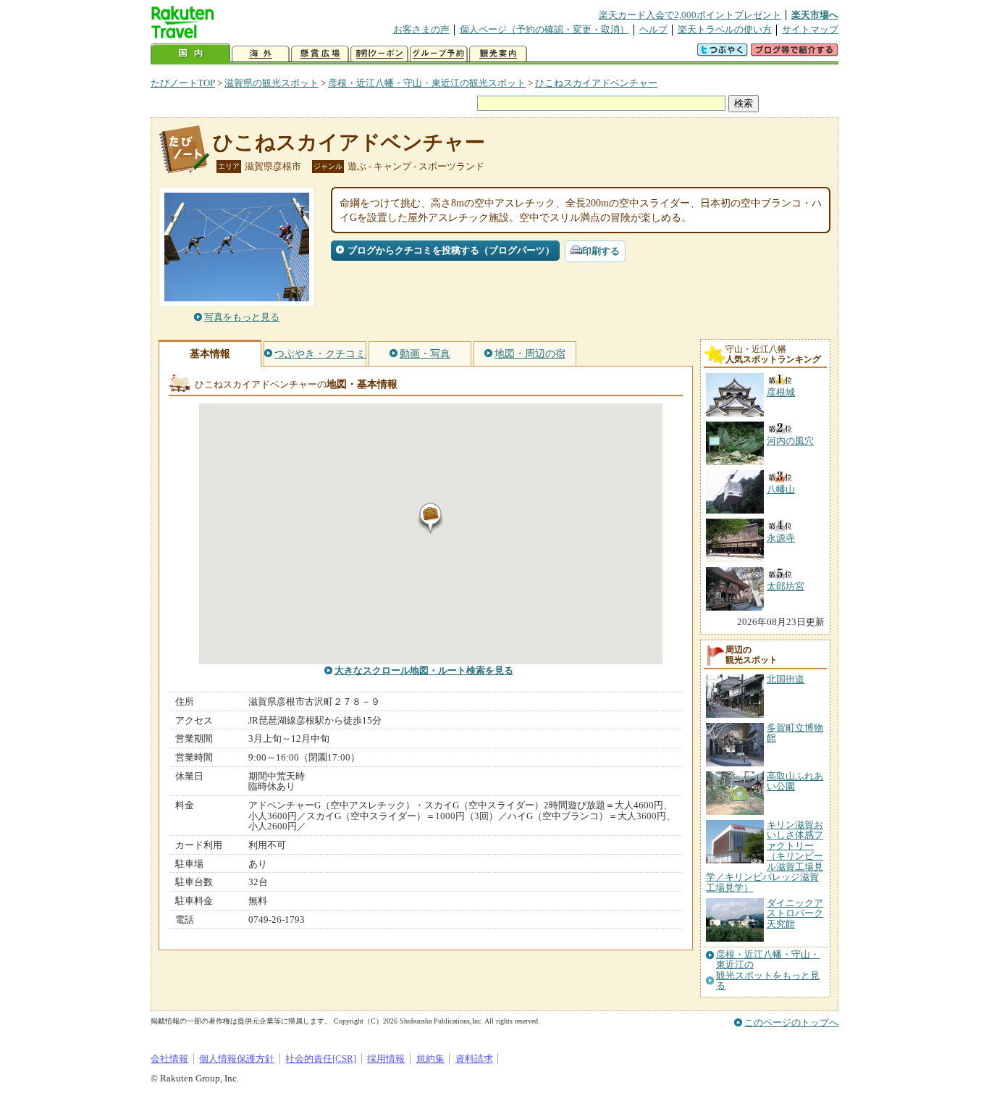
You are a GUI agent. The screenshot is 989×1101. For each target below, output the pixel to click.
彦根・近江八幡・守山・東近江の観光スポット (427, 83)
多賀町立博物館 (795, 732)
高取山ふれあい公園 (795, 781)
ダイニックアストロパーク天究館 (795, 913)
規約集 (430, 1058)
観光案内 (498, 53)
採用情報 (386, 1058)
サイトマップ (810, 29)
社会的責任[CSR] (320, 1058)
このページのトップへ (791, 1022)
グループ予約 (439, 53)
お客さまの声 (421, 29)
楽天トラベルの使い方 (725, 29)
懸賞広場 (320, 53)
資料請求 (474, 1058)
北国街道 (785, 679)
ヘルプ (653, 29)
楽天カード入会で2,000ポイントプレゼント (690, 14)
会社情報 (169, 1058)
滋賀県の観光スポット (271, 83)
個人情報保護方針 (236, 1058)
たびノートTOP (183, 83)
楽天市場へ (814, 14)
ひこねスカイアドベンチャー (596, 83)
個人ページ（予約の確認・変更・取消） (544, 29)
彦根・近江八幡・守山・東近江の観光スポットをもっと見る (768, 970)
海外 (261, 53)
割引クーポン (379, 53)
